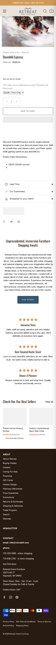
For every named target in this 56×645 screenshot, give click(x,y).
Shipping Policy (22, 625)
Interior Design (10, 484)
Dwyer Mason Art (11, 52)
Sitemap (7, 518)
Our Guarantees (17, 191)
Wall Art (25, 52)
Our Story (28, 300)
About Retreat (10, 459)
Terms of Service (44, 621)
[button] (28, 119)
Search (6, 514)
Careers (6, 467)
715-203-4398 (9, 553)
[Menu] (4, 11)
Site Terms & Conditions (25, 621)
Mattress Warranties (12, 488)
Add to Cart (28, 111)
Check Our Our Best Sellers (19, 401)
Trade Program (10, 510)
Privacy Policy (8, 621)
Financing (7, 476)
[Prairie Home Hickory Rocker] (14, 416)
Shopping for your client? (21, 198)
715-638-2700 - (10, 558)
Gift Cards (8, 480)
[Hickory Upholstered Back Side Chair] (41, 416)
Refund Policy (8, 625)
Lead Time (14, 184)
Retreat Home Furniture (19, 634)
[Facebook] (4, 597)
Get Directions (9, 564)
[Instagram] (10, 597)
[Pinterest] (17, 597)
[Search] (45, 11)
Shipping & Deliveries (13, 506)
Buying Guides (10, 463)
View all (49, 402)
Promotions (8, 497)
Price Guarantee (10, 493)
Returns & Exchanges (13, 501)
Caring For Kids (10, 471)
